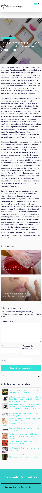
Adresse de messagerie (27, 347)
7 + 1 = (5, 360)
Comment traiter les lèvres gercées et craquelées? (16, 295)
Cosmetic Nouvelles (21, 477)
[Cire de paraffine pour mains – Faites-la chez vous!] (21, 262)
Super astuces (8, 37)
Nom (4, 346)
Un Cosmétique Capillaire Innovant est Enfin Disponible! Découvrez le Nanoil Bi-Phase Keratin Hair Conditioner (25, 399)
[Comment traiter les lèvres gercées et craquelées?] (21, 289)
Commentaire (7, 322)
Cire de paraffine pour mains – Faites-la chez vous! (18, 268)
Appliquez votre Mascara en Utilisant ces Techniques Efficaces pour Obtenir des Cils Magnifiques (24, 436)
